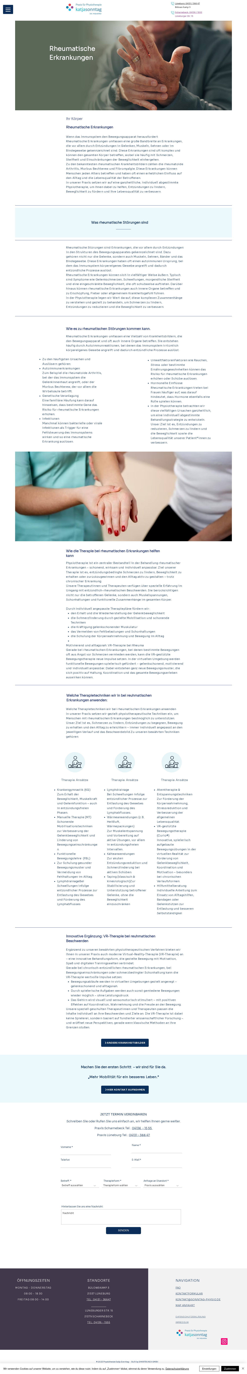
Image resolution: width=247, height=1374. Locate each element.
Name (135, 1145)
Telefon (65, 1160)
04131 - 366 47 (139, 1135)
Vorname (66, 1147)
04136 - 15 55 (142, 1128)
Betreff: (65, 1181)
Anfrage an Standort (155, 1181)
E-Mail (135, 1160)
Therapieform (111, 1181)
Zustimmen (230, 1368)
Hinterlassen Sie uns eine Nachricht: (82, 1206)
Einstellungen (209, 1368)
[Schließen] (243, 1368)
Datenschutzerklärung (177, 1368)
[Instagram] (224, 1341)
